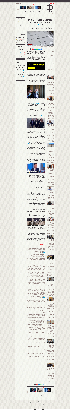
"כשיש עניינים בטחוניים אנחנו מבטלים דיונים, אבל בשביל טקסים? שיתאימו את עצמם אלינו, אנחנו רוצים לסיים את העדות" (36, 343)
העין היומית (32, 1)
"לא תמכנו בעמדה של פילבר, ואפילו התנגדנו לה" (37, 279)
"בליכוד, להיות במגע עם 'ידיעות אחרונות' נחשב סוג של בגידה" (36, 263)
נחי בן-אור (53, 63)
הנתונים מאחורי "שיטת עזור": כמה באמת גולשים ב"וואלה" (23, 11)
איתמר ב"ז (44, 261)
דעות (51, 1)
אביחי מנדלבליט (52, 56)
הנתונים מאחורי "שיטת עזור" (20, 54)
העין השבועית (28, 1)
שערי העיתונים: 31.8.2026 (21, 22)
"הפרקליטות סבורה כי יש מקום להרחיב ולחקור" (37, 298)
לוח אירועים (42, 404)
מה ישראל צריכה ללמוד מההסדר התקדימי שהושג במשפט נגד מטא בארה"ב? (38, 11)
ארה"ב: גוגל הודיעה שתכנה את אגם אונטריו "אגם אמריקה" (21, 31)
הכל (23, 18)
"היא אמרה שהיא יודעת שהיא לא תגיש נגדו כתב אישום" (36, 272)
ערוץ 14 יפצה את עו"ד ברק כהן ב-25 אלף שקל (20, 49)
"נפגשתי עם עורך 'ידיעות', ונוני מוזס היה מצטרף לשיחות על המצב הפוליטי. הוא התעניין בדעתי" (36, 254)
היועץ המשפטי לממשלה (51, 55)
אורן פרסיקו (39, 24)
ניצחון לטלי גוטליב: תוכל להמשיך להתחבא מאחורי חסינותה (20, 46)
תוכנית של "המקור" (43, 115)
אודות (20, 1)
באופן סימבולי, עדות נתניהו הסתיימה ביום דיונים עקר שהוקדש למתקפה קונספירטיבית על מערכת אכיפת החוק (36, 321)
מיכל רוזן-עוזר (52, 59)
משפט (53, 60)
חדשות (21, 18)
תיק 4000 (53, 71)
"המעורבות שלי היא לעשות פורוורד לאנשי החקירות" (36, 246)
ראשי (53, 1)
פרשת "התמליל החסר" (36, 103)
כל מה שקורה (21, 17)
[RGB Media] (35, 409)
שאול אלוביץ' (52, 51)
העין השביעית (18, 18)
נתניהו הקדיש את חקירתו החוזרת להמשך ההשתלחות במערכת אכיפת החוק (36, 328)
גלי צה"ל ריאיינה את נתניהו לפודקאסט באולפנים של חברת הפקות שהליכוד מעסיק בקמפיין (21, 69)
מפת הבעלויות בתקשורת (37, 404)
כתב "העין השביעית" (20, 52)
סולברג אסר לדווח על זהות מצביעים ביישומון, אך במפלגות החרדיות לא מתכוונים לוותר (21, 25)
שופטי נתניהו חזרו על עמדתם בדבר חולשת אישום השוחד (50, 240)
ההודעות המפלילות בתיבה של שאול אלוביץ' (38, 336)
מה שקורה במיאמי (21, 56)
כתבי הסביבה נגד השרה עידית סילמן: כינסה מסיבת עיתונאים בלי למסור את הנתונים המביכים (31, 11)
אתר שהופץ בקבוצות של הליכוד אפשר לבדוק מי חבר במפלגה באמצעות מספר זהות (21, 65)
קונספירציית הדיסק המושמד (40, 292)
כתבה (40, 113)
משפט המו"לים (51, 17)
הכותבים (23, 1)
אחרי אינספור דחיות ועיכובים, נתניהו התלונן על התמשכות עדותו (36, 352)
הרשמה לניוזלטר (18, 3)
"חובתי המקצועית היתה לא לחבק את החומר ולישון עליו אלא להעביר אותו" (36, 312)
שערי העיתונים (21, 51)
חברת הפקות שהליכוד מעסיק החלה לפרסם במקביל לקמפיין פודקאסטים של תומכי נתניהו (21, 75)
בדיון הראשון (42, 71)
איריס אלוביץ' (52, 52)
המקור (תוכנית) (52, 67)
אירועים (40, 1)
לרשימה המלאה (17, 42)
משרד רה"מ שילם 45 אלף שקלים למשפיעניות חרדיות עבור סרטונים (21, 28)
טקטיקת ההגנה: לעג (50, 190)
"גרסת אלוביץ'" (35, 178)
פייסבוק (22, 80)
